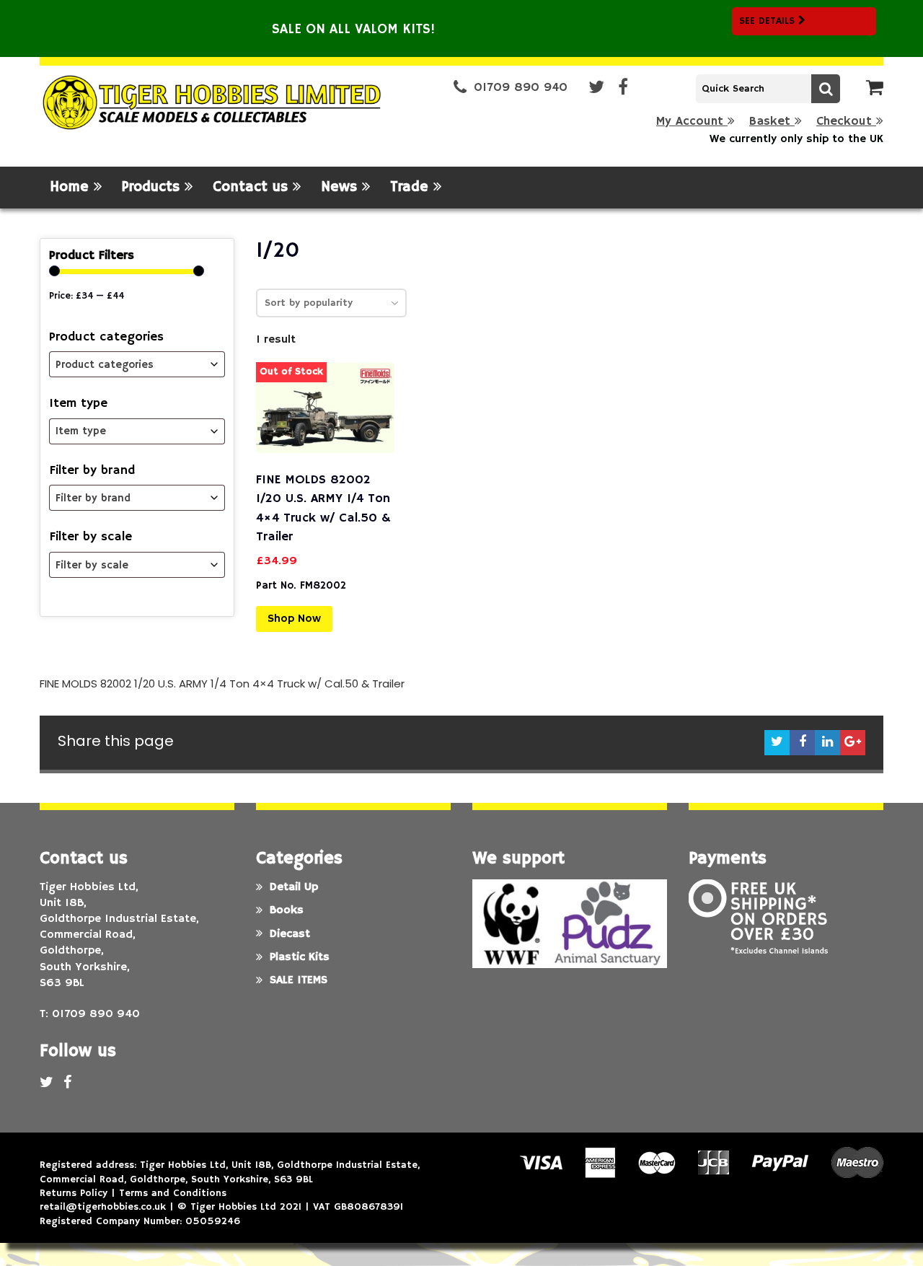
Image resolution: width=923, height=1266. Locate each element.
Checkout (846, 121)
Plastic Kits (300, 957)
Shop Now (294, 619)
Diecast (290, 934)
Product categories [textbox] (105, 365)
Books (287, 910)
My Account (692, 121)
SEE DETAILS (768, 20)
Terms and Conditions (172, 1193)
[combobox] (137, 364)
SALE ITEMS (298, 980)
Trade (411, 187)
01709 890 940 (521, 87)
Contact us (253, 187)
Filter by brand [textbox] (93, 498)
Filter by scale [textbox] (92, 565)
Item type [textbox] (81, 431)
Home (72, 187)
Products (153, 187)
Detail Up (294, 887)
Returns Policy (73, 1193)
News (341, 187)
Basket (772, 121)
